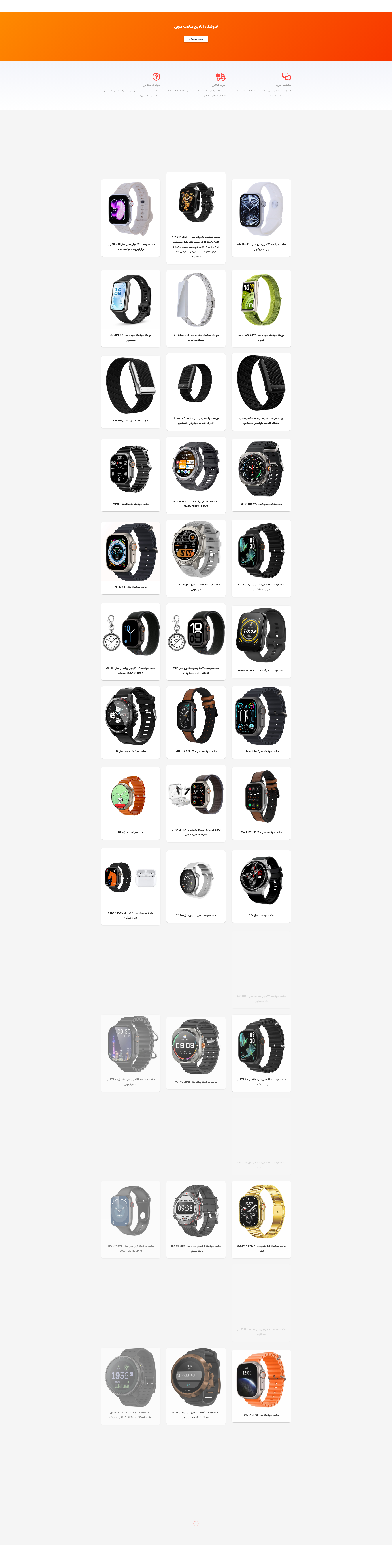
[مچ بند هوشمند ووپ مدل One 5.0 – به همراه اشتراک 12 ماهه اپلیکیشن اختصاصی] (261, 355)
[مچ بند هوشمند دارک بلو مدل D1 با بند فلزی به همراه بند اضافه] (196, 272)
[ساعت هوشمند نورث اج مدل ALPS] (196, 1269)
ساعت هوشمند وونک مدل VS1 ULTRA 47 (261, 504)
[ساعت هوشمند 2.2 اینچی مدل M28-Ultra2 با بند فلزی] (261, 1183)
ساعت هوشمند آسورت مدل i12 (130, 751)
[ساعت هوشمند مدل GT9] (130, 769)
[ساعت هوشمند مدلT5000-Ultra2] (261, 688)
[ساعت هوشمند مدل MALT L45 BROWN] (196, 688)
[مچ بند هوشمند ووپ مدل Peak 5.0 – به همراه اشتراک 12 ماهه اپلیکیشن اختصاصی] (196, 355)
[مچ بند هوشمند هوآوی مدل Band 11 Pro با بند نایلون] (261, 272)
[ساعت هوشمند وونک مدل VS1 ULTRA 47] (261, 441)
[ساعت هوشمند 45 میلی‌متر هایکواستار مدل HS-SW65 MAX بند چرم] (130, 1100)
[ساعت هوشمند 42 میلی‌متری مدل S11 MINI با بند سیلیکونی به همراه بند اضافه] (130, 181)
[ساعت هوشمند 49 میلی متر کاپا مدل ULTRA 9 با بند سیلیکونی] (130, 1017)
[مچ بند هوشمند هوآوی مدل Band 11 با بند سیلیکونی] (130, 272)
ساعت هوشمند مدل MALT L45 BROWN (196, 751)
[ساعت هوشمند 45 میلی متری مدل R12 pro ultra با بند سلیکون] (196, 1183)
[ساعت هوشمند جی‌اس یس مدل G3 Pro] (196, 852)
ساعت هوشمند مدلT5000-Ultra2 (261, 751)
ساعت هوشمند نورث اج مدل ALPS (196, 1332)
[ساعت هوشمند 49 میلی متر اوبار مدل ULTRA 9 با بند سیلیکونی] (196, 1100)
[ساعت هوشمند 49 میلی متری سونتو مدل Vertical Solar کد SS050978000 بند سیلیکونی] (130, 1350)
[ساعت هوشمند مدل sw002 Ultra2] (261, 1352)
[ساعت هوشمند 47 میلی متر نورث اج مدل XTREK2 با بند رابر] (196, 933)
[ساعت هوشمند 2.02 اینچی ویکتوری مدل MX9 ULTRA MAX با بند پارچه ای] (196, 605)
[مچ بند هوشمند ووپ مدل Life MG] (130, 358)
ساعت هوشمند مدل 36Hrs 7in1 (130, 587)
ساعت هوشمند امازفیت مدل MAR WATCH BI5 (261, 670)
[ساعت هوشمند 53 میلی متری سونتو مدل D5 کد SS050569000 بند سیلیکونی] (196, 1350)
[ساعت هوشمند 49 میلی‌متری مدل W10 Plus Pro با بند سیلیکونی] (261, 181)
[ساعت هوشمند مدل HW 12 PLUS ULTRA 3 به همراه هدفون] (130, 850)
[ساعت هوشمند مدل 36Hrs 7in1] (130, 524)
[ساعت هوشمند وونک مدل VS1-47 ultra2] (196, 1019)
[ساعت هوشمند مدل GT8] (261, 852)
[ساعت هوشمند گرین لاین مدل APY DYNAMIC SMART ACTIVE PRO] (130, 1183)
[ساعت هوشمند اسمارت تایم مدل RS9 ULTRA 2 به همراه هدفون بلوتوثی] (196, 767)
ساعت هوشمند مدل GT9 (130, 832)
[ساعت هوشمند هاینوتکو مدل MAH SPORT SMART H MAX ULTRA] (261, 1435)
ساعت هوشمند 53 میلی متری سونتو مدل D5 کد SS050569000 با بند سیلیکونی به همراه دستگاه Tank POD (130, 1501)
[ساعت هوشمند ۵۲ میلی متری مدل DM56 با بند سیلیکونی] (196, 522)
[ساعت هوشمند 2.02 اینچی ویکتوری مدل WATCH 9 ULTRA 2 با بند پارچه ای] (130, 605)
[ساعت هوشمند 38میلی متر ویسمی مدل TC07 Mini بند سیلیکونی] (196, 1528)
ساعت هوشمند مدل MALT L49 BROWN (261, 832)
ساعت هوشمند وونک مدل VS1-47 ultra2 (196, 1082)
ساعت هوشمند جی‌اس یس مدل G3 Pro (196, 915)
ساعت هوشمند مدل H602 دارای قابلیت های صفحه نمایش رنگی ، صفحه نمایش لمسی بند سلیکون (196, 1501)
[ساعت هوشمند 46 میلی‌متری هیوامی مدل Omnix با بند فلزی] (130, 1266)
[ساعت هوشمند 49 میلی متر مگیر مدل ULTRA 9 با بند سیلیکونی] (261, 1100)
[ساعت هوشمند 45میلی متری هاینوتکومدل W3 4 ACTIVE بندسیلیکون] (130, 1528)
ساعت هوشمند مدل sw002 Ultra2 (261, 1415)
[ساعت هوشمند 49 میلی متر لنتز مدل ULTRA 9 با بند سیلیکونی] (261, 933)
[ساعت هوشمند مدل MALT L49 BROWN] (261, 769)
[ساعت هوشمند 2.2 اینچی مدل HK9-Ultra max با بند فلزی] (261, 1266)
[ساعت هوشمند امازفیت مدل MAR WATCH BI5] (261, 608)
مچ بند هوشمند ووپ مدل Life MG (130, 421)
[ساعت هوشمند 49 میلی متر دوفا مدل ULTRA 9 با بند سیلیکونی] (261, 1017)
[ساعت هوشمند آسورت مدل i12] (130, 688)
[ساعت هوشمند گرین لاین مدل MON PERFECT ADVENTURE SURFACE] (196, 439)
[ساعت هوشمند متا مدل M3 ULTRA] (130, 441)
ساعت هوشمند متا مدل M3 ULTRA (131, 504)
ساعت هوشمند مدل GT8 (261, 915)
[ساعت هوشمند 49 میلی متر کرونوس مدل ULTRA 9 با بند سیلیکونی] (261, 522)
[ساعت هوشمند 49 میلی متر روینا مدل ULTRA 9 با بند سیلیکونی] (130, 933)
